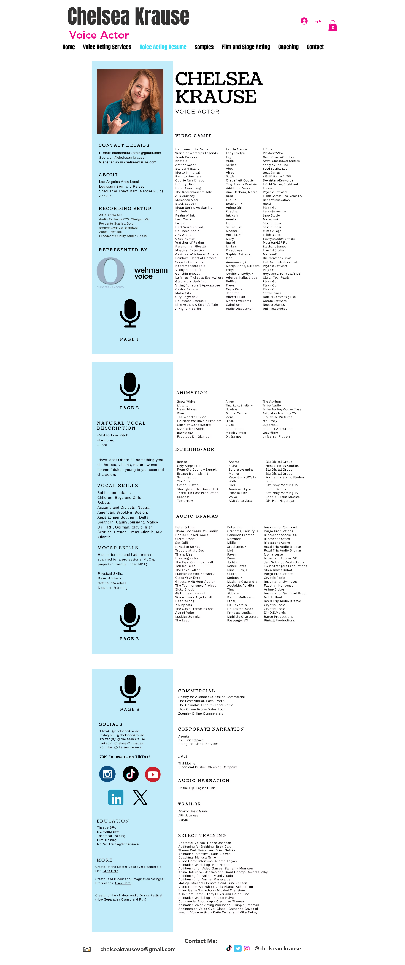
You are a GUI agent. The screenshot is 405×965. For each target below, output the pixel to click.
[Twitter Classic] (238, 948)
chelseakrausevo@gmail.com (138, 949)
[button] (332, 25)
